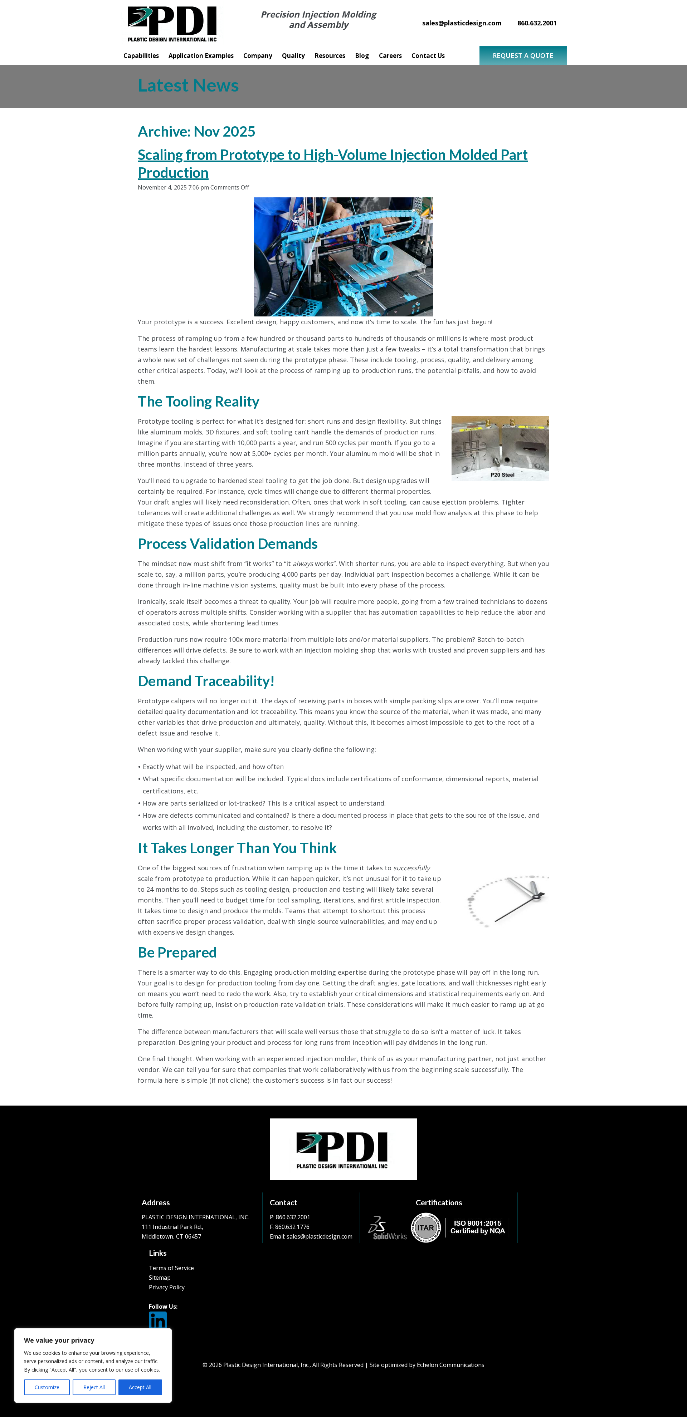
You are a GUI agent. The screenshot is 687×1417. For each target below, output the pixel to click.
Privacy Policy (167, 1287)
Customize (47, 1387)
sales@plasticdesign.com (319, 1236)
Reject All (94, 1387)
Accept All (140, 1387)
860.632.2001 (293, 1217)
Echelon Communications (450, 1365)
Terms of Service (171, 1268)
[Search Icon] (460, 57)
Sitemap (160, 1277)
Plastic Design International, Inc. (266, 1365)
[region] (93, 1365)
